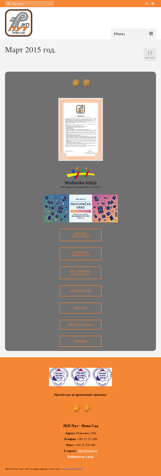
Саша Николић (67, 468)
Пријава (78, 468)
